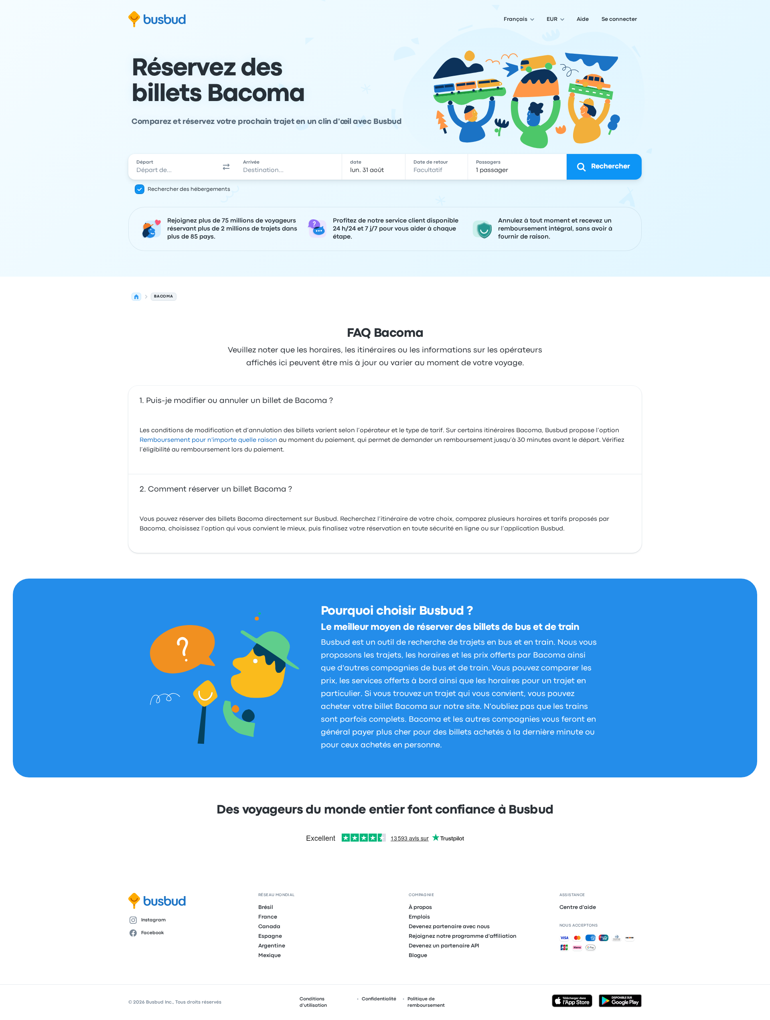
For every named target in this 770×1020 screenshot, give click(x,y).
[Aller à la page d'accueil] (157, 19)
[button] (226, 167)
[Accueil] (136, 297)
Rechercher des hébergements (189, 189)
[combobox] (172, 167)
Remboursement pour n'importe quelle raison (208, 440)
